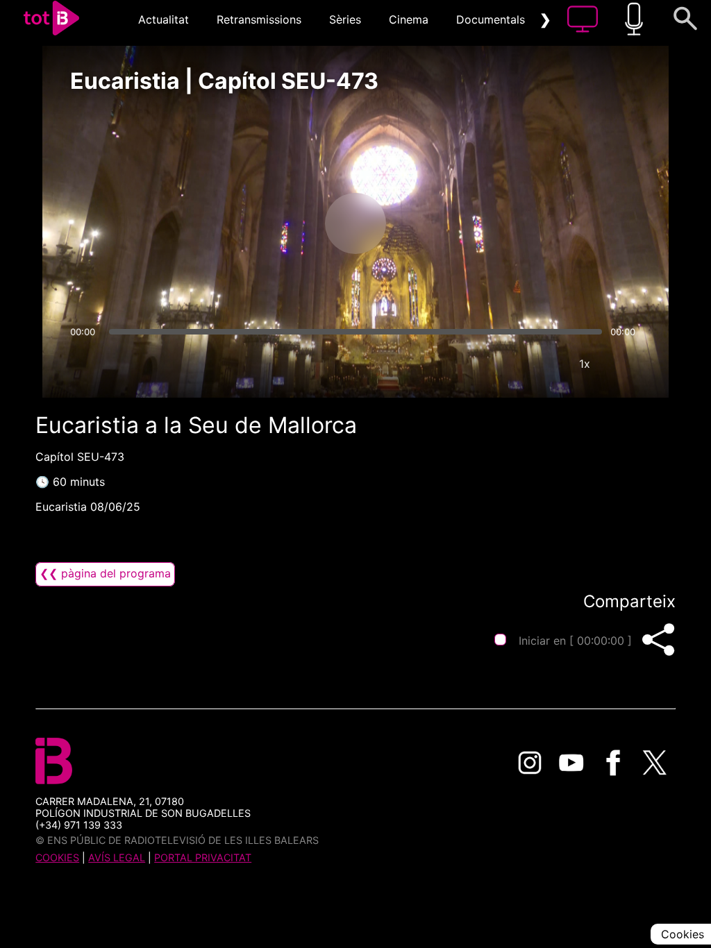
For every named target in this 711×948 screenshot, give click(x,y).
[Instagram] (530, 763)
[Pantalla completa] (626, 363)
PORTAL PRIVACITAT (202, 857)
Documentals (490, 19)
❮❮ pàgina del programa (105, 573)
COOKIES (57, 857)
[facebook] (613, 763)
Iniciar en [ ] (575, 640)
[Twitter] (655, 763)
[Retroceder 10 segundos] (282, 223)
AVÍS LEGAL (116, 857)
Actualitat (163, 19)
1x (584, 364)
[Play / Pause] (355, 223)
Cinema (408, 19)
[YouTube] (571, 763)
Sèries (345, 19)
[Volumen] (84, 363)
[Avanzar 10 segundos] (428, 223)
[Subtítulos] (501, 363)
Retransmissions (259, 19)
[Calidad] (543, 363)
